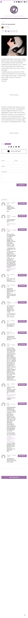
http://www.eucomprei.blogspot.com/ (11, 268)
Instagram (14, 2)
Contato (24, 2)
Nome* (3, 160)
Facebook (8, 147)
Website (3, 166)
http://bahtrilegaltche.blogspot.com (11, 395)
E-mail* (16, 160)
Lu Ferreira (7, 28)
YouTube (19, 2)
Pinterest (16, 2)
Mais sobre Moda (14, 477)
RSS (26, 2)
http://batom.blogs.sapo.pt (11, 224)
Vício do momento (8, 24)
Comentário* (4, 171)
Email (19, 147)
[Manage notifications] (25, 615)
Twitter (21, 2)
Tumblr (13, 147)
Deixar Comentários (16, 151)
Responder (22, 203)
